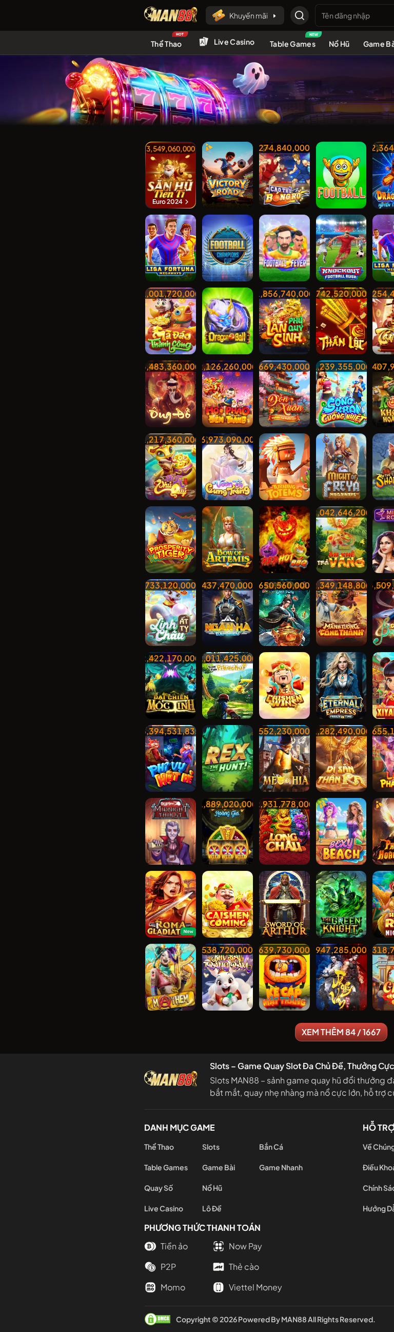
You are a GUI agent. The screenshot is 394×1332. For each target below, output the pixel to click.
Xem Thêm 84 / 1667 (341, 1031)
